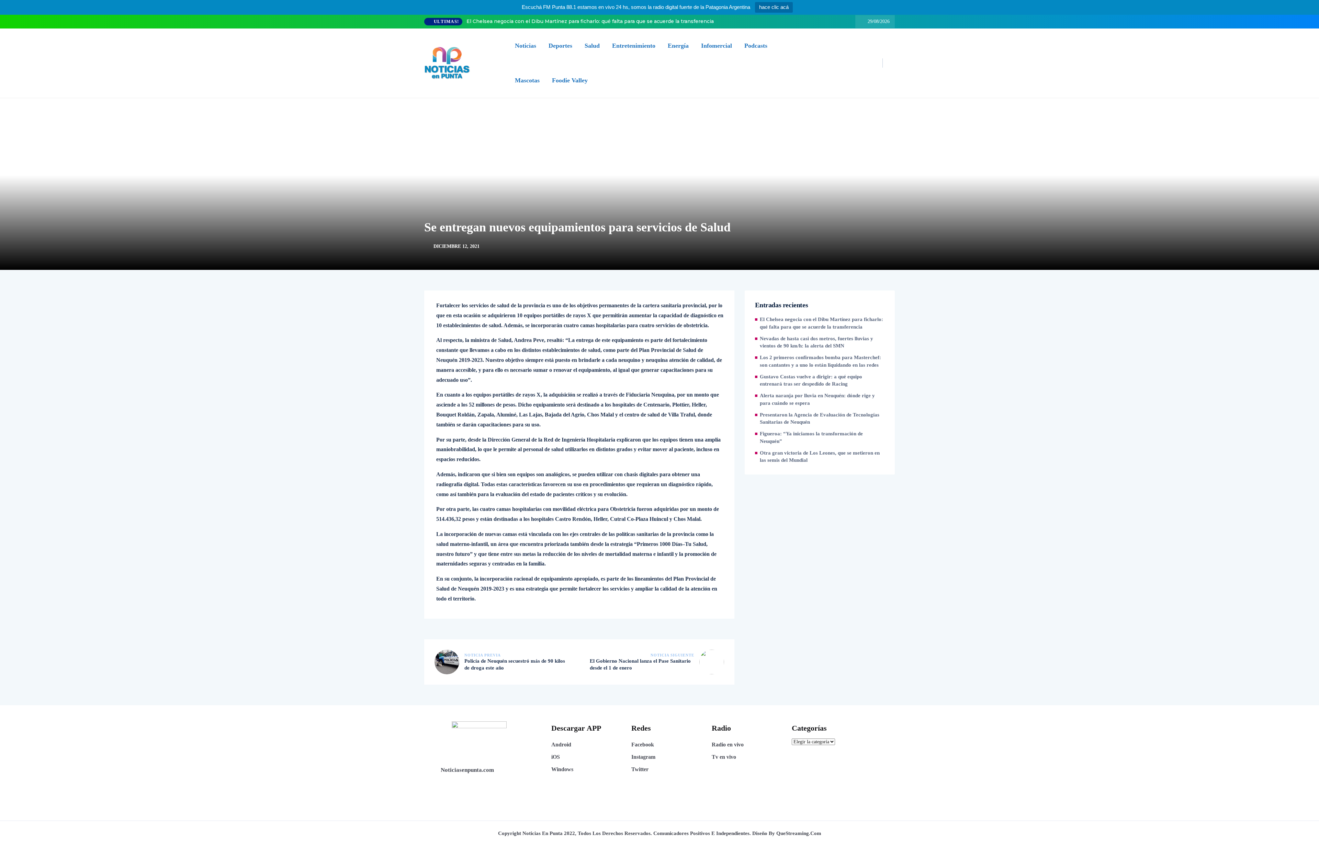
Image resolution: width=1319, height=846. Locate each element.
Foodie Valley (570, 80)
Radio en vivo (728, 744)
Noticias (525, 45)
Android (561, 744)
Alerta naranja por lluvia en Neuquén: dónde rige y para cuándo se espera (817, 399)
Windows (562, 769)
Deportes (560, 45)
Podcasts (755, 45)
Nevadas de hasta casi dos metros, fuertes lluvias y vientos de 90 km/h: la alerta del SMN (816, 342)
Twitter (640, 769)
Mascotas (527, 80)
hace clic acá (774, 7)
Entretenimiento (633, 45)
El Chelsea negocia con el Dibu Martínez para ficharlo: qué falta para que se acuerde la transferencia (590, 21)
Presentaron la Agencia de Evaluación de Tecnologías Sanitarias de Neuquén (819, 418)
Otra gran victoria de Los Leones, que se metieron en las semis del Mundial (820, 456)
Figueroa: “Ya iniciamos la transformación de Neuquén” (811, 437)
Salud (592, 45)
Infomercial (716, 45)
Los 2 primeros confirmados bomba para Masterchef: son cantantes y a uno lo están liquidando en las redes (820, 361)
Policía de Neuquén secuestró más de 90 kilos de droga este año (514, 664)
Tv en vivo (724, 757)
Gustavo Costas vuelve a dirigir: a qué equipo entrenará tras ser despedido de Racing (811, 380)
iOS (555, 757)
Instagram (643, 757)
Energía (678, 45)
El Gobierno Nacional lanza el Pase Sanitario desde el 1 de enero (640, 664)
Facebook (642, 744)
